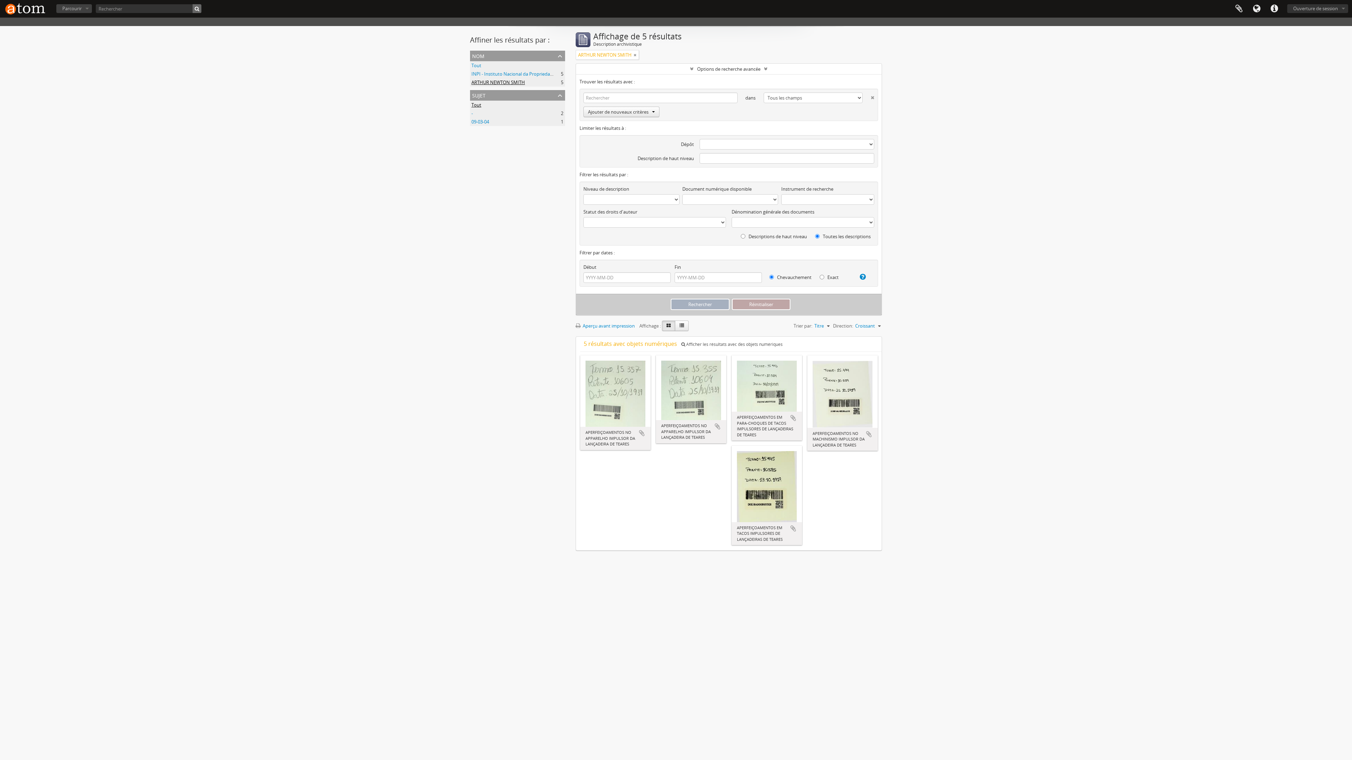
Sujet (479, 95)
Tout (476, 65)
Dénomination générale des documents (773, 212)
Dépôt (687, 144)
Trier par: (803, 326)
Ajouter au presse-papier (641, 433)
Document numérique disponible (717, 189)
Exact (832, 277)
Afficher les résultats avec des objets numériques (734, 344)
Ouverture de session (1315, 8)
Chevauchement (794, 277)
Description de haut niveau (666, 158)
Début (589, 267)
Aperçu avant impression (608, 326)
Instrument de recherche (807, 189)
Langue (1256, 9)
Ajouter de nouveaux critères (618, 112)
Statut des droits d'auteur (610, 212)
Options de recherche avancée (728, 69)
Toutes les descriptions (846, 236)
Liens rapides (1274, 9)
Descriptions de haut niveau (777, 236)
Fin (678, 267)
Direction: (843, 326)
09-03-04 (480, 122)
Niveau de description (606, 189)
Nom (478, 55)
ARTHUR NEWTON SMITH (498, 82)
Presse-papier (1239, 9)
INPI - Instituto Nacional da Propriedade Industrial (523, 74)
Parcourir (72, 8)
